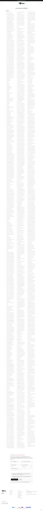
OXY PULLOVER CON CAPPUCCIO (32, 365)
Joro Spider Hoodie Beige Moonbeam (11, 159)
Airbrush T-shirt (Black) (20, 45)
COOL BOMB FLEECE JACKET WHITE (11, 380)
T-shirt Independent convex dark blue (32, 266)
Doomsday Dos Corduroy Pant (10, 423)
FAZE (18, 26)
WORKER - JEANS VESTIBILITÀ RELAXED (33, 131)
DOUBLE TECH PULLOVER (10, 360)
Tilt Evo (29, 409)
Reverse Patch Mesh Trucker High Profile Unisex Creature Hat (24, 145)
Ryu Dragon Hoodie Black (20, 54)
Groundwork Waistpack (9, 410)
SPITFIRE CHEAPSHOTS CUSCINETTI (32, 37)
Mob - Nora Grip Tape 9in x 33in (11, 62)
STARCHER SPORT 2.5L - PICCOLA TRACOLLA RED (34, 288)
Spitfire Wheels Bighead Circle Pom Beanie (33, 118)
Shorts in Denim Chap (9, 184)
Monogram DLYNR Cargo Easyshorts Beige (12, 170)
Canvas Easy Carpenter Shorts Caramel (11, 175)
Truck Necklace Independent (10, 424)
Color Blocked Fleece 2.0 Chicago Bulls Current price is (13, 338)
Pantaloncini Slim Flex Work (10, 207)
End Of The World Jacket (20, 41)
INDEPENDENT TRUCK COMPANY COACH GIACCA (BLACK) (35, 402)
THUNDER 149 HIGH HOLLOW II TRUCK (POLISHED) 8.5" (35, 229)
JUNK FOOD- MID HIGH (31, 186)
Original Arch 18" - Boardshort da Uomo (32, 252)
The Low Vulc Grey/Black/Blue (31, 339)
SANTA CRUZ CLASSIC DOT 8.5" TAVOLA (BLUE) (34, 239)
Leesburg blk (8, 188)
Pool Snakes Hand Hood (31, 86)
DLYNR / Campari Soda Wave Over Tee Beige (12, 177)
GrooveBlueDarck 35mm (10, 31)
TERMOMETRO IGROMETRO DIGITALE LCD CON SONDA (35, 416)
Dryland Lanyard (19, 357)
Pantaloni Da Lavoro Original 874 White (11, 193)
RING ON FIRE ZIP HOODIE (31, 90)
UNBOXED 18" (19, 243)
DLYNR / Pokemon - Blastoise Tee (21, 46)
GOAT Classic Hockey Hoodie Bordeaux (11, 329)
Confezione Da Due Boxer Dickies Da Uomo (22, 375)
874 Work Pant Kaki (9, 240)
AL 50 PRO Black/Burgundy (31, 95)
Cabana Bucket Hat (19, 226)
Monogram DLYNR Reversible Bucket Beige (12, 130)
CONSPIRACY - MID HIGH (20, 382)
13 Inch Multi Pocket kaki (10, 189)
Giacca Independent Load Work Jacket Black (33, 380)
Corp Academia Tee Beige (10, 153)
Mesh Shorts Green (30, 262)
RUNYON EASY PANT (30, 71)
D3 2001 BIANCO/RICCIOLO (10, 330)
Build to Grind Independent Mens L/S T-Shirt (12, 428)
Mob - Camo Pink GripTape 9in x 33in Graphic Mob (13, 67)
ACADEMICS (8, 96)
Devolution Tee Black (9, 152)
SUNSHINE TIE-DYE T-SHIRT (31, 267)
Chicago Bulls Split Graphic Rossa (21, 276)
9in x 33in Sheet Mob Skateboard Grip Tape (33, 153)
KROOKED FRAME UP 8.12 (31, 168)
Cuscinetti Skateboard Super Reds (32, 384)
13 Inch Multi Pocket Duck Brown (11, 190)
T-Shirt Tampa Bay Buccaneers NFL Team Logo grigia (23, 302)
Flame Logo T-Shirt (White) (20, 238)
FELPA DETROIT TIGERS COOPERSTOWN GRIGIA (34, 319)
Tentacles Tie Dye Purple (20, 294)
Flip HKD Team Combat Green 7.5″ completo (22, 418)
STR (7, 303)
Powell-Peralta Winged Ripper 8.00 (11, 23)
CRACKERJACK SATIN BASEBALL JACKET (12, 392)
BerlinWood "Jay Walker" (20, 123)
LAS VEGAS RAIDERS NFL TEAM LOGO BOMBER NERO (35, 64)
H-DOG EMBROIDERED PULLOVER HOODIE (12, 406)
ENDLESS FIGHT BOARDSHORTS (21, 319)
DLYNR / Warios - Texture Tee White (11, 140)
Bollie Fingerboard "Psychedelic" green (22, 126)
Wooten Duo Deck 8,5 (20, 270)
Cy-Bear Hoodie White (9, 166)
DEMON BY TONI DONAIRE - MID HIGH (22, 380)
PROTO (29, 342)
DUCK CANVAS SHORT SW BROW (21, 360)
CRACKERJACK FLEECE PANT (10, 401)
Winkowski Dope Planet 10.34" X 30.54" (22, 267)
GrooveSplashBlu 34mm (10, 22)
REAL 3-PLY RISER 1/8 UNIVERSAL (32, 41)
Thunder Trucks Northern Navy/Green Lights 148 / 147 (34, 162)
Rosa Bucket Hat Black (20, 167)
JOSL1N (18, 27)
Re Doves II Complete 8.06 (20, 185)
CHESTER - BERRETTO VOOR (31, 127)
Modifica (20, 479)
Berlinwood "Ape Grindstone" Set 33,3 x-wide (12, 262)
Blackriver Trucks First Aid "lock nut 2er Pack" (22, 396)
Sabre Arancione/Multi (20, 32)
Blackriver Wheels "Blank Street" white (11, 283)
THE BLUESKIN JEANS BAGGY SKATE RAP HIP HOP (23, 284)
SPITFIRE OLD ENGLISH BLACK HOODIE (33, 121)
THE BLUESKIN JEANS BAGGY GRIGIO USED (22, 283)
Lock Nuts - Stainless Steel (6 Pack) (32, 194)
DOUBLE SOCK (9, 351)
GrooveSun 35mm (9, 32)
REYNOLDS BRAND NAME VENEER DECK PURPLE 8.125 (35, 181)
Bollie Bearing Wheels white (10, 279)
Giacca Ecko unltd (30, 418)
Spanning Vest (19, 338)
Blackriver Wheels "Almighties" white (32, 438)
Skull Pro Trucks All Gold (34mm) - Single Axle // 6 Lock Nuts (35, 195)
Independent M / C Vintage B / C (32, 265)
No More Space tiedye (20, 348)
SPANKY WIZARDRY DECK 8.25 (32, 180)
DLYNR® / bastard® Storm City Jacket (21, 433)
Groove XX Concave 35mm (10, 13)
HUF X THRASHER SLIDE (20, 112)
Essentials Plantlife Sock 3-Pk (31, 370)
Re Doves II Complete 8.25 (20, 184)
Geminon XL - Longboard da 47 (21, 104)
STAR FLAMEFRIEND (9, 87)
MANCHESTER (8, 388)
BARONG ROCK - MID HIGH (20, 383)
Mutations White (30, 258)
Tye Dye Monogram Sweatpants (21, 86)
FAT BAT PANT (8, 113)
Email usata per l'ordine (26, 461)
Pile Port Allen (29, 98)
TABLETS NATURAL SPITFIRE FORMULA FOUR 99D (34, 362)
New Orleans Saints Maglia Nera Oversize (22, 342)
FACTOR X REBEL (19, 204)
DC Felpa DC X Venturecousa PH (11, 370)
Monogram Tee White (19, 82)
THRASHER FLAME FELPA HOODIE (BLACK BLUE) (34, 240)
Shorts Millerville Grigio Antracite (11, 194)
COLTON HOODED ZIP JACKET (31, 13)
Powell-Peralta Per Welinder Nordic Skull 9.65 (22, 330)
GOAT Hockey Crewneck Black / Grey (11, 163)
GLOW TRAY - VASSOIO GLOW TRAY (22, 14)
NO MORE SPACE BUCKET (20, 351)
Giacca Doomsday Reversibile (31, 425)
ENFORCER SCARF (9, 391)
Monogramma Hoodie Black (20, 424)
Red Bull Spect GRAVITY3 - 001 (31, 248)
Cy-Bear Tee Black (9, 149)
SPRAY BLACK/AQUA (20, 275)
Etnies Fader (29, 55)
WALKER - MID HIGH (30, 185)
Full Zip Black (29, 429)
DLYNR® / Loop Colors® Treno (21, 352)
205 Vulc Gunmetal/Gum (10, 416)
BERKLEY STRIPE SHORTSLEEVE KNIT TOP (33, 284)
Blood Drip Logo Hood (30, 77)
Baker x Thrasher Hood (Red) (10, 285)
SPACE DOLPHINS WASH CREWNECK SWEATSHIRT (13, 398)
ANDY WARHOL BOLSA (20, 274)
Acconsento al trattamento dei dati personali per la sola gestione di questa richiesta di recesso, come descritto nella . (21, 477)
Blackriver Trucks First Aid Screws (21, 400)
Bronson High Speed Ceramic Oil (32, 441)
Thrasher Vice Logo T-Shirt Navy (21, 446)
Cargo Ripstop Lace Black (20, 72)
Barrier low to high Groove (10, 127)
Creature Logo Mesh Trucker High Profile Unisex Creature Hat (24, 143)
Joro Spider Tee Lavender (10, 134)
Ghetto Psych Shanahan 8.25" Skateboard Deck (23, 23)
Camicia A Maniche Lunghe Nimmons (32, 99)
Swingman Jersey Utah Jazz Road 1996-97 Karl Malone (13, 49)
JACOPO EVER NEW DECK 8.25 (32, 184)
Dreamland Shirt (30, 261)
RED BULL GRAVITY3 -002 (31, 247)
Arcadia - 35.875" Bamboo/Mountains (21, 261)
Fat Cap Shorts (19, 175)
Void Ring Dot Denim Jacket (31, 85)
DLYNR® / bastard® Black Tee (21, 420)
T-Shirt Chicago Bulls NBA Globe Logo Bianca (22, 301)
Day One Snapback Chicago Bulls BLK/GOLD (12, 54)
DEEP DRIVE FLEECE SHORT (20, 113)
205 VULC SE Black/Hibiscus (10, 419)
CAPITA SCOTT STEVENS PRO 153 (11, 261)
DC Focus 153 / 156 (9, 382)
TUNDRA (8, 91)
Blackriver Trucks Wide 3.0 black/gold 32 (12, 271)
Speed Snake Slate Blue (9, 229)
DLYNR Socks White (9, 179)
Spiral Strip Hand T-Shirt (20, 344)
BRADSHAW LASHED (9, 348)
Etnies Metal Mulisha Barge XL (31, 58)
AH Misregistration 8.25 (20, 188)
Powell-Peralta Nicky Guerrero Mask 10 (22, 329)
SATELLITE (8, 109)
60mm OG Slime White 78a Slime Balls (11, 41)
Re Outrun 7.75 (19, 180)
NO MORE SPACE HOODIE (10, 121)
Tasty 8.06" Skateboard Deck (20, 19)
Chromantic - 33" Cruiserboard (21, 109)
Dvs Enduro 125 (30, 315)
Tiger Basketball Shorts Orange (21, 298)
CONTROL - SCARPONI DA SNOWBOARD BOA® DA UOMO (14, 306)
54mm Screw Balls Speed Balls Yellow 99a (12, 45)
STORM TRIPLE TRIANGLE (20, 315)
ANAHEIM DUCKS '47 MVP (10, 73)
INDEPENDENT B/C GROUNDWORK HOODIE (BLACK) (34, 103)
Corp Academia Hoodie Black (10, 167)
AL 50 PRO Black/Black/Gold (31, 94)
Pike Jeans (29, 44)
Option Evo (29, 411)
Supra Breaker (29, 396)
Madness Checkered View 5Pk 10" (11, 68)
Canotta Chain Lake (19, 366)
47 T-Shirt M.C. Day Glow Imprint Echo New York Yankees (14, 77)
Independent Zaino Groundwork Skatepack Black (12, 409)
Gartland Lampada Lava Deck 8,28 (21, 271)
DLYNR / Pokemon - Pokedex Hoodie (21, 49)
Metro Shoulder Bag (30, 89)
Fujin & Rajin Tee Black (9, 145)
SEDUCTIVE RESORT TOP (20, 310)
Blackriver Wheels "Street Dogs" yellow (22, 406)
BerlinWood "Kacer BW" (20, 125)
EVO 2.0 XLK (19, 256)
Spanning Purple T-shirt (20, 339)
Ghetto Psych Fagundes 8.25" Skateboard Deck (23, 18)
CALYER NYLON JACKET (31, 46)
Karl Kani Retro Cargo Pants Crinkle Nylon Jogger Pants (34, 389)
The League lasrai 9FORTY (20, 134)
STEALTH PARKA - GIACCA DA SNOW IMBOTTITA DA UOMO (14, 316)
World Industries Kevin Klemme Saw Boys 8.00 (33, 285)
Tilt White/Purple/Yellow (20, 265)
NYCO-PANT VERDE (19, 370)
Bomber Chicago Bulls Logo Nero (21, 152)
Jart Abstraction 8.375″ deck (20, 442)
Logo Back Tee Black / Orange (10, 154)
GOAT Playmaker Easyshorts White (11, 171)
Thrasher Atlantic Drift (9, 213)
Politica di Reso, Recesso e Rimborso (25, 482)
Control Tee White (9, 139)
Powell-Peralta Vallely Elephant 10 (21, 328)
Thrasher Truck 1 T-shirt (30, 256)
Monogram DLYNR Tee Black (10, 136)
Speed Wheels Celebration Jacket (21, 40)
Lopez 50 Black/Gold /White (10, 420)
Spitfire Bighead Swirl (9, 362)
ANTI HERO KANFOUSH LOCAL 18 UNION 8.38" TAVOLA (35, 172)
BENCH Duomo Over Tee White (10, 158)
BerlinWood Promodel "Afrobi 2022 (21, 122)
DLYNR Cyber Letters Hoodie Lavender (11, 161)
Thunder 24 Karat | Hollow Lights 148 (32, 163)
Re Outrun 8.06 (19, 181)
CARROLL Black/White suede (31, 344)
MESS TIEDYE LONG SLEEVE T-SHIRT (32, 73)
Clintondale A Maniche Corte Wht (11, 234)
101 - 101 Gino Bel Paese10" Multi (11, 59)
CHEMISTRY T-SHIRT (30, 279)
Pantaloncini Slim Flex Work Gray (21, 365)
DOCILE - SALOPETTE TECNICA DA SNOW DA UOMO (13, 315)
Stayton (8, 235)
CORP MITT (8, 357)
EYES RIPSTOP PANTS (9, 361)
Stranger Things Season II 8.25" (10, 438)
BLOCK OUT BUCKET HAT (31, 108)
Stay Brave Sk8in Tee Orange (20, 77)
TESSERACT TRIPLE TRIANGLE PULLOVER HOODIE (13, 405)
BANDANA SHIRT (9, 123)
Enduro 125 (29, 407)
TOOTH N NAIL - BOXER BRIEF (21, 373)
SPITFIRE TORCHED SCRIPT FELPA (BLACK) (12, 365)
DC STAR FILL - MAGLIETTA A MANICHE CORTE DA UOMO (14, 98)
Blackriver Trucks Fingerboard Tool (21, 393)
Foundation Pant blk (30, 141)
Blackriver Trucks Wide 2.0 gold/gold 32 (22, 401)
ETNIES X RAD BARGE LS (31, 63)
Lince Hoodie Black (30, 36)
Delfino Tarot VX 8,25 (20, 391)
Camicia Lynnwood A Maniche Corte (21, 194)
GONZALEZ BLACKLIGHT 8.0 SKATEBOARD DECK (23, 438)
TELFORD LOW (19, 257)
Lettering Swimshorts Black (20, 170)
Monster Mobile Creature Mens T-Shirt (21, 135)
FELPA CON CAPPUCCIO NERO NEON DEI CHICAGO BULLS (35, 221)
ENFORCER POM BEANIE (10, 393)
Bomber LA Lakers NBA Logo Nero (21, 150)
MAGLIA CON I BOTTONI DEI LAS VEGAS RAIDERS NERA (35, 222)
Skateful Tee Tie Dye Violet (20, 293)
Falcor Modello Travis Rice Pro (10, 302)
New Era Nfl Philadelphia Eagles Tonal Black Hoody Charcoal (35, 330)
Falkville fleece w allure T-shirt (20, 407)
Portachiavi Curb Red (30, 107)
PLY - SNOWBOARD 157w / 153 (11, 384)
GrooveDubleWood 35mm (10, 36)
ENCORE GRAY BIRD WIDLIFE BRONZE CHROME (13, 252)
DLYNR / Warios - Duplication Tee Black (11, 141)
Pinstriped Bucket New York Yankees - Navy (12, 199)
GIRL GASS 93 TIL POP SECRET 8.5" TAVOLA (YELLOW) (35, 235)
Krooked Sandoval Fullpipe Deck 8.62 (32, 170)
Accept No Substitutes (9, 230)
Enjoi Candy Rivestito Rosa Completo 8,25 (33, 145)
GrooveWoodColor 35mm (10, 37)
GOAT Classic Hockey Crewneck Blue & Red (22, 68)
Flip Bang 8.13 (19, 437)
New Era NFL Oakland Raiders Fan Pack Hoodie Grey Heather (35, 329)
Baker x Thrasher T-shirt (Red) (10, 284)
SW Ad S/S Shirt (19, 229)
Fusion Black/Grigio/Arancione (21, 266)
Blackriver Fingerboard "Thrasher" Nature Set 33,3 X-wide (14, 267)
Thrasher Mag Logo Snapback (31, 253)
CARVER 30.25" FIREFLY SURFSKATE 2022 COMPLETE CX (24, 252)
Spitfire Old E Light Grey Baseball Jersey (32, 122)
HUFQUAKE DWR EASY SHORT (21, 303)
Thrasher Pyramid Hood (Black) (21, 44)
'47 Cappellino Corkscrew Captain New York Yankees (13, 202)
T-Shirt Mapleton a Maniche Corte (11, 71)
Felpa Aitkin (8, 244)
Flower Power (19, 346)
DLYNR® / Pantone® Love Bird (21, 353)
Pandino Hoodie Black (9, 325)
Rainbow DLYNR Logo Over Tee (21, 81)
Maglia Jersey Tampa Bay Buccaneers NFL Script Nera (23, 158)
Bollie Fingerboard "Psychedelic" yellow (22, 127)
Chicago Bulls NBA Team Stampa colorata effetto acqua (24, 279)
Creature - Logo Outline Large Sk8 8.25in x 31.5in (13, 432)
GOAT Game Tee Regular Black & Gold (22, 355)
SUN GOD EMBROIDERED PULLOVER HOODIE (12, 400)
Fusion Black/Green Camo (31, 348)
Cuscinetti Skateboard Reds (31, 382)
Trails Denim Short (30, 243)
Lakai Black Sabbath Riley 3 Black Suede (33, 346)
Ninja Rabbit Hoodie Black (10, 162)
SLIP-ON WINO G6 (19, 203)
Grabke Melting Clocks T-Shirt (20, 343)
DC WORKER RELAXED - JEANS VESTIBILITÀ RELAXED (34, 355)
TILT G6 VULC (8, 397)
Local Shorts (18, 334)
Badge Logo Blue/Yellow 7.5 (20, 148)
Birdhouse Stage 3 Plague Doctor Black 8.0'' (22, 63)
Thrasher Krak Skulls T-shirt (31, 257)
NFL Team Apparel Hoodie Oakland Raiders (33, 328)
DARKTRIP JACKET (30, 32)
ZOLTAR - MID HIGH (30, 188)
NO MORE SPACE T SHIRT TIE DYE (11, 117)
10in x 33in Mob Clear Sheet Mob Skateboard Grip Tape (34, 152)
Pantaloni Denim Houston (10, 248)
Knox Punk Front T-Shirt (20, 231)
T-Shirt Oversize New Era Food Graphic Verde (22, 154)
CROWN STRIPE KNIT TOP (20, 311)
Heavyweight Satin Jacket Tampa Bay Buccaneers (12, 334)
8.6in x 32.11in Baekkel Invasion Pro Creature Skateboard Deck (14, 441)
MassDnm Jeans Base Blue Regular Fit (32, 353)
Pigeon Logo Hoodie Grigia (31, 50)
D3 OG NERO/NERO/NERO (20, 99)
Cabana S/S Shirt (19, 234)
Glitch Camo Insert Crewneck (31, 397)
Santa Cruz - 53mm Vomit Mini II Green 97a (12, 44)
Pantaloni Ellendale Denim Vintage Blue (22, 416)
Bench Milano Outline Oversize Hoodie (22, 59)
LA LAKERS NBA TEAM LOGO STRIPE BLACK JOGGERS (34, 220)
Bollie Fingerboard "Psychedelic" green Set (22, 130)
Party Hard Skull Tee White (10, 148)
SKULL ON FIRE (9, 108)
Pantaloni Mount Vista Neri (10, 247)
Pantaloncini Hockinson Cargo (21, 384)
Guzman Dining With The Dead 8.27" (21, 392)
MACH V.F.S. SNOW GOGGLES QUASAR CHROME (13, 258)
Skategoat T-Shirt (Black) (20, 235)
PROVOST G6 (19, 13)
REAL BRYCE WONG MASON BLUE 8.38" (33, 177)
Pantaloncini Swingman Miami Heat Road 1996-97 (13, 46)
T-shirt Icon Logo (19, 409)
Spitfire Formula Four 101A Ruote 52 (32, 216)
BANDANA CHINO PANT (10, 125)
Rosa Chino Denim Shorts (20, 179)
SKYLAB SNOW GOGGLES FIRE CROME (12, 257)
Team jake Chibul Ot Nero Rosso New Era (33, 297)
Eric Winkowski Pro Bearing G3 (31, 197)
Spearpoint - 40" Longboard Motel (21, 108)
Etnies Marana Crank (30, 59)
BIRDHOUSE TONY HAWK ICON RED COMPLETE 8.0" (24, 64)
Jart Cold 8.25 (19, 441)
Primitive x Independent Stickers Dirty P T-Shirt (22, 90)
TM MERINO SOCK (9, 355)
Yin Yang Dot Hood (9, 411)
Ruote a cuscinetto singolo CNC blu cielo (12, 294)
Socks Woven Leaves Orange (31, 161)
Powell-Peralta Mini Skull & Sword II (11, 18)
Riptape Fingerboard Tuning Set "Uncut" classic (23, 131)
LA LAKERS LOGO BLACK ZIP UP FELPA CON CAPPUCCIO (35, 211)
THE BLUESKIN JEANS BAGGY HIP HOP (12, 447)
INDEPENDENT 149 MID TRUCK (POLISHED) (33, 190)
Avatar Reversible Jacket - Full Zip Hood (32, 400)
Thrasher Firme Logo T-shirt (31, 100)
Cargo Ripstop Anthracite (31, 158)
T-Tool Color (29, 374)
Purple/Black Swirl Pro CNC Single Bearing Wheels (13, 293)
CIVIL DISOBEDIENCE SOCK (20, 28)
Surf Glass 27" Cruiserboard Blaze (21, 103)
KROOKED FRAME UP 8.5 (31, 167)
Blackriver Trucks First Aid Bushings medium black (23, 397)
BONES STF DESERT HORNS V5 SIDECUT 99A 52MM (34, 361)
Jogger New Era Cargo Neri (20, 153)
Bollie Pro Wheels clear (9, 275)
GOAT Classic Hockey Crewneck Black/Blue (12, 321)
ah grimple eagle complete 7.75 (21, 190)
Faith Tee (18, 297)
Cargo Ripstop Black (30, 159)
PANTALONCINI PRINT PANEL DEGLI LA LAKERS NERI (34, 276)
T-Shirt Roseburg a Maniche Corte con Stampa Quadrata (13, 72)
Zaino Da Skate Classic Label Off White (22, 216)
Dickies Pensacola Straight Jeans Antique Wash (33, 357)
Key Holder (29, 392)
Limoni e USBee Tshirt (30, 154)
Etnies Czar (29, 54)
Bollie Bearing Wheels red (10, 276)
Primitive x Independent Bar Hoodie (21, 89)
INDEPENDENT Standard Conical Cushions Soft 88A (34, 198)
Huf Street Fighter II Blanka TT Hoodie (32, 311)
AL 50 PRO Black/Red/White (20, 199)
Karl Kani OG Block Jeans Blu (31, 415)
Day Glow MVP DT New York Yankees (11, 204)
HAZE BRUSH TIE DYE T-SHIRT (31, 280)
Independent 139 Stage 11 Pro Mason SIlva (33, 189)
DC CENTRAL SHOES (30, 134)
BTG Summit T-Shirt (19, 337)
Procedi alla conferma (14, 479)
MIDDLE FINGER (9, 112)
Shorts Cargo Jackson (9, 208)
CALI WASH (29, 443)
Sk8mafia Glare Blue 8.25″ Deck (21, 443)
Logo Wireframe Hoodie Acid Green (32, 393)
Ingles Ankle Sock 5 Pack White (31, 139)
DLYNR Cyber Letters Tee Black (10, 135)
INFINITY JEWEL (19, 307)
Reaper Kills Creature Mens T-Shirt (21, 136)
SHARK (8, 104)
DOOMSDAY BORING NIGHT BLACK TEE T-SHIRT (34, 324)
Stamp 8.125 (29, 424)
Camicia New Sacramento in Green (32, 202)
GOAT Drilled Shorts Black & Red (21, 177)
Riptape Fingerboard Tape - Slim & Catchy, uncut (12, 280)
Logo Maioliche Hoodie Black (31, 157)
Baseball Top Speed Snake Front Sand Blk (12, 225)
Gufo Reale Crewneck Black (20, 423)
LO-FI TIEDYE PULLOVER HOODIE (32, 113)
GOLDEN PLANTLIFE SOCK (31, 371)
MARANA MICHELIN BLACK (10, 239)
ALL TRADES (8, 95)
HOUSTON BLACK (30, 91)
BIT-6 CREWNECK (30, 366)
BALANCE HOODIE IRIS (10, 378)
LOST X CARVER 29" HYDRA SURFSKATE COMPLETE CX (24, 249)
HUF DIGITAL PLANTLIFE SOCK (31, 373)
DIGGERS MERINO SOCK (10, 353)
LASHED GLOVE (9, 356)
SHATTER (8, 94)
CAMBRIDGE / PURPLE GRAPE (31, 19)
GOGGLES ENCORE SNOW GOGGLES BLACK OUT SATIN (14, 253)
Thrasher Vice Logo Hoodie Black (21, 447)
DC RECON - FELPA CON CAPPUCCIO (32, 130)
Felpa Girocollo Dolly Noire (31, 432)
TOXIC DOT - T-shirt (30, 249)
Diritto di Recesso (20, 495)
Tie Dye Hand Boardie (30, 270)
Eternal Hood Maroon (9, 375)
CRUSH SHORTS (9, 116)
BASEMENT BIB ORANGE (10, 342)
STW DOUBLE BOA (9, 347)
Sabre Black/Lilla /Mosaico (20, 31)
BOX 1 (7, 249)
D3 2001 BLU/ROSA (19, 100)
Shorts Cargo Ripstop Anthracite (21, 172)
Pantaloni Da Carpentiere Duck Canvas (11, 243)
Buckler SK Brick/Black (20, 197)
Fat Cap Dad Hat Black (20, 166)
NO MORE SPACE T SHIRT (10, 118)
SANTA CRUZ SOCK (9, 352)
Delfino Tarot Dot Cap (20, 222)
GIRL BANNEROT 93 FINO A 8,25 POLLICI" (33, 234)
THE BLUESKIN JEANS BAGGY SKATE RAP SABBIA (23, 285)
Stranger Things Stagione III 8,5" (11, 442)
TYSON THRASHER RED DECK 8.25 (11, 369)
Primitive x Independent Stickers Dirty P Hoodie (23, 87)
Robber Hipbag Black (19, 288)
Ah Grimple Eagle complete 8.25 (21, 189)
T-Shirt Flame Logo (30, 275)
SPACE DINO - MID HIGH (20, 378)
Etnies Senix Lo (29, 62)
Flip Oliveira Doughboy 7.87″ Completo (22, 419)
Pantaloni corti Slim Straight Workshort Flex (33, 292)
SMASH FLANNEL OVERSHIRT (21, 36)
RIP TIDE (8, 82)
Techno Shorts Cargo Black (20, 176)
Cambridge (8, 217)
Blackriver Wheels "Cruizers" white (21, 405)
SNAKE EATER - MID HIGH (31, 378)
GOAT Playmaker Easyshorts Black (11, 172)
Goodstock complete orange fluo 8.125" (32, 143)
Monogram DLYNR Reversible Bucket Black (12, 131)
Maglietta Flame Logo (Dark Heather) (32, 274)
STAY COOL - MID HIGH (31, 379)
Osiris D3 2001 (29, 401)
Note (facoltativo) (14, 468)
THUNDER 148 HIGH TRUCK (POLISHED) (33, 442)
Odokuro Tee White (9, 144)
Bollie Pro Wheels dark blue (10, 274)
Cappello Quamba (30, 293)
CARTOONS (8, 103)
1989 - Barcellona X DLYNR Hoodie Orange (22, 85)
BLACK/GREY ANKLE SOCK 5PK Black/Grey (33, 136)
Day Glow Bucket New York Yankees (11, 203)
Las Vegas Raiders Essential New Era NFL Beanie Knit (34, 294)
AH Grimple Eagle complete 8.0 (21, 193)
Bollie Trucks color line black (20, 402)
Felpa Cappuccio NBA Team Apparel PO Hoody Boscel (34, 320)
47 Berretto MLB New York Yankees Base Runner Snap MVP (14, 197)
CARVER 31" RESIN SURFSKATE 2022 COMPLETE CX (23, 253)
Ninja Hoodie (29, 337)
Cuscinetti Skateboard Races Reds (32, 383)
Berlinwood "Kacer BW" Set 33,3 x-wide (11, 266)
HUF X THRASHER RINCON (20, 116)
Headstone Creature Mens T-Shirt (21, 139)
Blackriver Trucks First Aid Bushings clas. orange (23, 398)
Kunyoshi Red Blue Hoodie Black (21, 67)
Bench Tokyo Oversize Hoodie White (21, 58)
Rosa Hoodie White (19, 356)
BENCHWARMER (9, 86)
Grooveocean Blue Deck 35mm (10, 40)
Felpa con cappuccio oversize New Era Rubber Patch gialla (24, 157)
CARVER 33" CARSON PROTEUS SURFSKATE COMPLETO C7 (35, 17)
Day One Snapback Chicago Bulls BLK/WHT (12, 55)
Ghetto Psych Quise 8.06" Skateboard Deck (22, 17)
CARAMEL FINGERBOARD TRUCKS (11, 320)
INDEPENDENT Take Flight (31, 28)
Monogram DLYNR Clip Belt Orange (11, 181)
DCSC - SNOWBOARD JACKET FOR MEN (33, 406)
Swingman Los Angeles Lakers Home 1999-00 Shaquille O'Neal (14, 53)
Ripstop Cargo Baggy (19, 71)
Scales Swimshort (30, 271)
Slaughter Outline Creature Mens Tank (21, 140)
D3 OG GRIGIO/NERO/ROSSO (21, 98)
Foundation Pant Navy (30, 53)
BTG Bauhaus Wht (9, 222)
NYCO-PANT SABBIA (19, 371)
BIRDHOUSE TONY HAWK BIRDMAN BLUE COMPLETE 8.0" (24, 50)
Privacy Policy (16, 477)
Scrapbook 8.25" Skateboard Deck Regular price (23, 22)
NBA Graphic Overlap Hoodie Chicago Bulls (33, 321)
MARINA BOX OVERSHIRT (20, 35)
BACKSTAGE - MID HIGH (20, 379)
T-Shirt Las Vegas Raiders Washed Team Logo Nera (23, 321)
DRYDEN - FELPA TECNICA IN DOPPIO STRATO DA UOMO (14, 312)
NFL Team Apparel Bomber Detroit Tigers (33, 310)
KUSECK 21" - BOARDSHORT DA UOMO (33, 289)
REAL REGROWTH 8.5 (30, 166)
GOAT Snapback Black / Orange (11, 132)
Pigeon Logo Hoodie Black (31, 49)
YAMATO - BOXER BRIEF (20, 374)
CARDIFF (8, 221)
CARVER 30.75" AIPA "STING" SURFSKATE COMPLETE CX (35, 226)
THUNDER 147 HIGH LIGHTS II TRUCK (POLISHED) (34, 303)
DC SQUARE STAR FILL (9, 99)
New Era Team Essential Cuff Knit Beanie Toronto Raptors (34, 298)
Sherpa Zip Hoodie (9, 324)
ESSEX (7, 389)
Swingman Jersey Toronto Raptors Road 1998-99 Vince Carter (14, 50)
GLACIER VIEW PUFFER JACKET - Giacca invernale (23, 410)
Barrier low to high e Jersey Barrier (11, 126)
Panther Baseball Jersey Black (20, 292)
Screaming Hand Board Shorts (20, 230)
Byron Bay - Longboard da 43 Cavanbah (22, 107)
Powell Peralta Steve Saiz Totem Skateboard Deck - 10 (23, 434)
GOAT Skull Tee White (9, 150)
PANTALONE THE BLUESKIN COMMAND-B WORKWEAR (14, 414)
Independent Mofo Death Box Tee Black (32, 387)
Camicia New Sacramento (31, 203)
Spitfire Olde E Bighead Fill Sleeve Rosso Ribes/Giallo (34, 123)
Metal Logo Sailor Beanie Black (10, 328)
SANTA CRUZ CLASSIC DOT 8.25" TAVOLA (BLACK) (34, 238)
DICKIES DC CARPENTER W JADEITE (32, 204)
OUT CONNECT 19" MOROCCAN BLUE (22, 244)
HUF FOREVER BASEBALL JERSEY (21, 312)
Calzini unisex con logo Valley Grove (21, 414)
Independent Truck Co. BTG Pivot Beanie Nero (33, 31)
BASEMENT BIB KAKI (9, 343)
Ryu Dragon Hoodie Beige (20, 62)
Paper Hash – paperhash (31, 433)
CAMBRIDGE (29, 343)
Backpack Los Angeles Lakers (10, 407)
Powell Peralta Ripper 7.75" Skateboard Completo (13, 27)
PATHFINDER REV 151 (9, 307)
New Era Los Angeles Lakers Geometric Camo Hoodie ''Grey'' (35, 333)
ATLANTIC (29, 22)
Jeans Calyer (29, 45)
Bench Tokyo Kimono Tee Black (21, 76)
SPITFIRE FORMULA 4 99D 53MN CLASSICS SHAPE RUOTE (35, 364)
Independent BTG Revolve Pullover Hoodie (33, 27)
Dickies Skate (8, 185)
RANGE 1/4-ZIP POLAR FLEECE (21, 37)
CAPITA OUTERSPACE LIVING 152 (11, 310)
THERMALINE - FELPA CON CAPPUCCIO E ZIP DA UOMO (35, 135)
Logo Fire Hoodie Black (30, 176)
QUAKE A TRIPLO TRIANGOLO (21, 316)
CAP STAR (8, 85)
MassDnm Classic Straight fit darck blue (32, 356)
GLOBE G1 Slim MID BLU (31, 351)
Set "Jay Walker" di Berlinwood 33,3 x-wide (12, 265)
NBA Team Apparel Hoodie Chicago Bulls (33, 334)
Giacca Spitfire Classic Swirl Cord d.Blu (32, 126)
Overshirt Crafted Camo (30, 116)
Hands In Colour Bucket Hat (20, 225)
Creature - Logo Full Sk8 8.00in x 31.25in (12, 433)
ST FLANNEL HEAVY (30, 419)
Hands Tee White (19, 80)
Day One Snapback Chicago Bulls (11, 58)
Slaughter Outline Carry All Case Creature (22, 141)
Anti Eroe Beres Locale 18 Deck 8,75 (32, 171)
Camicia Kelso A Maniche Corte (21, 369)
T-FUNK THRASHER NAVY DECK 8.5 (11, 364)
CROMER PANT (9, 402)
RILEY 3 (8, 220)
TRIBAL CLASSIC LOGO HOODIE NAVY (22, 429)
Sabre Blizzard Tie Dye (30, 140)
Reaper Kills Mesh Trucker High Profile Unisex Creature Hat (24, 144)
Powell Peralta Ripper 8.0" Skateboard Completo (13, 26)
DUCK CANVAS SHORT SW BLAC (21, 361)
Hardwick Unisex (9, 238)
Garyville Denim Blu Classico (10, 195)
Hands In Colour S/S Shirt (20, 221)
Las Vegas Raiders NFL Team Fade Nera (22, 280)
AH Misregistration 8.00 (20, 186)
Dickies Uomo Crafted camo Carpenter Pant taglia (34, 23)
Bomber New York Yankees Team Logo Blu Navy (23, 149)
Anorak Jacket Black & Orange (21, 73)
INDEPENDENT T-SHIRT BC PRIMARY (32, 388)
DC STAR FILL (8, 89)
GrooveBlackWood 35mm (10, 35)
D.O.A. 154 (8, 311)
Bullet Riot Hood (30, 82)
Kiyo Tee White (8, 143)
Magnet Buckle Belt (9, 180)
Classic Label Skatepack (20, 217)
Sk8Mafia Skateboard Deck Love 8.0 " (32, 179)
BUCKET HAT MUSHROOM (10, 100)
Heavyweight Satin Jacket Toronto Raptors (12, 337)
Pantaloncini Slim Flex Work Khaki (21, 362)
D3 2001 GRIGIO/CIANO (20, 96)
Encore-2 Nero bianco (30, 347)
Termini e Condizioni (20, 491)
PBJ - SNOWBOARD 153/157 (10, 383)
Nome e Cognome (14, 461)
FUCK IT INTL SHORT (30, 283)
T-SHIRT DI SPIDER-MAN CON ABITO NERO (22, 239)
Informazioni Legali (20, 497)
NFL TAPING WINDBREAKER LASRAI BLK (33, 208)
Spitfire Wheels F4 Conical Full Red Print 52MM (33, 446)
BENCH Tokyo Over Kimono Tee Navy (11, 157)
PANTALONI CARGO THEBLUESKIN (11, 415)
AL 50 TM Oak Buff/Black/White (21, 198)
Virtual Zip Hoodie (30, 398)
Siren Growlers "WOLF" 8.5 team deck (22, 95)
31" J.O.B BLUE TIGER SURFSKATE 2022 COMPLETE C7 (24, 163)
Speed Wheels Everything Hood (10, 371)
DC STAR (8, 90)
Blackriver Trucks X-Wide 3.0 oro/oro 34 (12, 270)
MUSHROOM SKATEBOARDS (10, 107)
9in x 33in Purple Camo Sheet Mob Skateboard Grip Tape (24, 212)
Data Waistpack (29, 87)
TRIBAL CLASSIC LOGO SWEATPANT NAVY (22, 428)
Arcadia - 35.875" (19, 262)
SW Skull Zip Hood (30, 81)
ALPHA (8, 81)
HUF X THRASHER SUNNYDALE (21, 117)
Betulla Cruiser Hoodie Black (31, 35)
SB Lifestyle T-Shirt (19, 220)
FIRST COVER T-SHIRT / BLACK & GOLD (12, 216)
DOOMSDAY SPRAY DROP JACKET (32, 405)
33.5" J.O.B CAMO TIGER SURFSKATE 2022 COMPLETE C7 (24, 162)
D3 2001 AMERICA (9, 333)
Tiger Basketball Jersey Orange (21, 289)
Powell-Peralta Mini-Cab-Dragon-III (11, 19)
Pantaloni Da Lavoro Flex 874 (20, 411)
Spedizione (19, 496)
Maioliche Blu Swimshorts (20, 168)
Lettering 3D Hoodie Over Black (21, 425)
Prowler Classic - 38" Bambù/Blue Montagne (22, 258)
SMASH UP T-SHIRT (19, 240)
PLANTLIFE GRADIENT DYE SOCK (32, 369)
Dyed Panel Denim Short (31, 244)
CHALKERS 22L (9, 80)
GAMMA (29, 109)
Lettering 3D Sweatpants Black (21, 432)
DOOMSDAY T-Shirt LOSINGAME (32, 325)
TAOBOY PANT (8, 122)
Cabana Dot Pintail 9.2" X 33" (21, 213)
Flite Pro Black (8, 301)
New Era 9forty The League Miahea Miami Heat (23, 132)
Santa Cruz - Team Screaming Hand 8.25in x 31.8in (23, 389)
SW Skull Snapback (30, 80)
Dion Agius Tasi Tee (30, 301)
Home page (11, 491)
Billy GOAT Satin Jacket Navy (10, 176)
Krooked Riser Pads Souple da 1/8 (32, 40)
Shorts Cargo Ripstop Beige (20, 171)
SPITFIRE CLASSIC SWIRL (31, 125)
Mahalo (29, 414)
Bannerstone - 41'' (30, 144)
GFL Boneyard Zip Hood (10, 373)
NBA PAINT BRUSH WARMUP (10, 339)
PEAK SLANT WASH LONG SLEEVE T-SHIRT (33, 72)
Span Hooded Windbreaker (10, 231)
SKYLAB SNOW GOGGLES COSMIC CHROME (12, 256)
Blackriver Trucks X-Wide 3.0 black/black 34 (33, 434)
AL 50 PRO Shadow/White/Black (11, 418)
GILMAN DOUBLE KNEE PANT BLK (21, 306)
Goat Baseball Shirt (19, 55)
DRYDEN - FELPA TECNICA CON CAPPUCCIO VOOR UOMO (35, 18)
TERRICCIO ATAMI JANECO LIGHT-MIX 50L (33, 420)
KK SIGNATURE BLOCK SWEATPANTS (32, 193)
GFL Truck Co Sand (9, 226)
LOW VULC (8, 396)
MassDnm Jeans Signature (31, 352)
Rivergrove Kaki (9, 186)
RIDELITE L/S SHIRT (9, 346)
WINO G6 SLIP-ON (19, 202)
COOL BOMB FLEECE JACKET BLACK (11, 379)
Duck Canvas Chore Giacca (31, 117)
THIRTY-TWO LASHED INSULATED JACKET (12, 344)
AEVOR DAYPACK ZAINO (31, 391)
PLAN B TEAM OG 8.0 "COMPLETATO (32, 375)
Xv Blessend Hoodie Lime (31, 175)
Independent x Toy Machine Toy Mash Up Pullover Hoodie (34, 26)
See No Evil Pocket (19, 347)
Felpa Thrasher (29, 428)
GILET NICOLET (30, 112)
